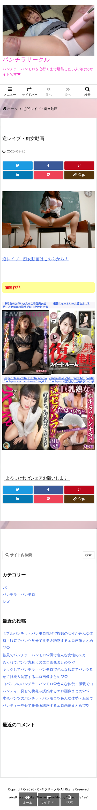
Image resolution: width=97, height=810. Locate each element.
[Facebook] (48, 165)
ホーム (12, 109)
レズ (6, 601)
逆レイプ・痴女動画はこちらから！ (35, 258)
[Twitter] (18, 165)
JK (5, 587)
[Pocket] (48, 175)
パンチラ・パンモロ (19, 594)
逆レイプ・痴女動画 (42, 109)
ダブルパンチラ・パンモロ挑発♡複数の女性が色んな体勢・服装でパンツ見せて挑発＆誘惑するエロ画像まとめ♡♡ (48, 640)
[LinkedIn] (18, 175)
